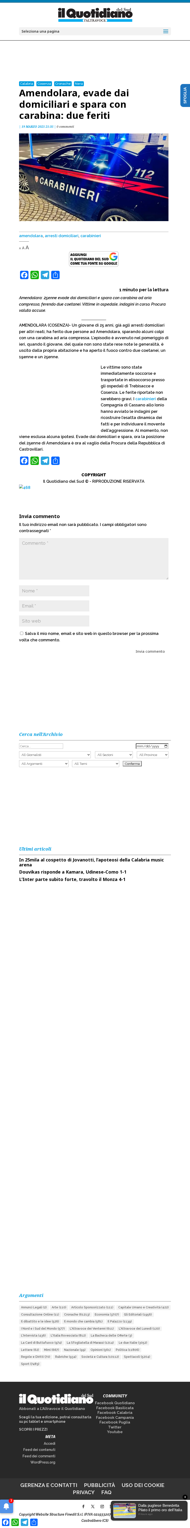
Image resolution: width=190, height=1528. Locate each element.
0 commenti (65, 127)
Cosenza (44, 83)
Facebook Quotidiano (115, 1403)
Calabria (26, 83)
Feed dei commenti (39, 1456)
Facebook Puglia (114, 1422)
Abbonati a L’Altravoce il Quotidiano (52, 1408)
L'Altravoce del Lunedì (139, 1328)
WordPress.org (42, 1462)
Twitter (114, 1427)
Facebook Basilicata (115, 1408)
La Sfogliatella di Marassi (90, 1342)
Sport (30, 1364)
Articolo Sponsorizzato (92, 1307)
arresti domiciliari (61, 235)
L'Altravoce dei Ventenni (92, 1328)
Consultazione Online (40, 1314)
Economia (107, 1314)
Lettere (30, 1350)
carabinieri (90, 235)
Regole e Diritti (35, 1357)
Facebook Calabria (114, 1412)
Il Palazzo (120, 1321)
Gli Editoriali (138, 1314)
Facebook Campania (115, 1417)
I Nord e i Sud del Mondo (43, 1328)
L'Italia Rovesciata (68, 1335)
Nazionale (75, 1350)
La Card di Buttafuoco (41, 1342)
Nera (79, 83)
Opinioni (101, 1350)
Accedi (49, 1443)
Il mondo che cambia (83, 1321)
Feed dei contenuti (39, 1450)
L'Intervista (33, 1335)
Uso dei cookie (143, 1485)
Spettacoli (137, 1357)
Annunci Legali (34, 1307)
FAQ (106, 1492)
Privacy (84, 1492)
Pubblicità (99, 1485)
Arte (59, 1307)
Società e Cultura (100, 1357)
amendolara (31, 235)
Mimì (51, 1350)
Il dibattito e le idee (40, 1321)
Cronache (63, 83)
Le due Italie (133, 1342)
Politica (127, 1350)
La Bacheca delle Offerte (111, 1335)
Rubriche (65, 1357)
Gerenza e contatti (48, 1485)
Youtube (115, 1432)
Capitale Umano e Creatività (143, 1307)
